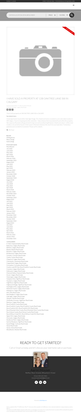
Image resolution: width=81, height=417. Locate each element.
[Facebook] (36, 382)
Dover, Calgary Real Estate (14, 275)
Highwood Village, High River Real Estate (19, 285)
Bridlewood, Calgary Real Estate (16, 253)
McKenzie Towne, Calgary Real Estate (17, 288)
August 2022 (10, 223)
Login (14, 1)
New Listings (10, 139)
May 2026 (9, 152)
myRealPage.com (43, 400)
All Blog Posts (10, 137)
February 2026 (10, 158)
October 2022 (10, 219)
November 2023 (11, 193)
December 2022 (11, 215)
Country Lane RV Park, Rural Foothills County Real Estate (23, 267)
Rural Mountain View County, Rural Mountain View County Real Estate (27, 310)
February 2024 (10, 192)
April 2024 (9, 188)
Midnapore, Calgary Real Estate (16, 290)
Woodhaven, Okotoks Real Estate (16, 329)
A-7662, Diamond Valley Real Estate (17, 244)
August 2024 (10, 180)
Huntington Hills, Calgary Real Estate (17, 287)
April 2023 (9, 207)
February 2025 (10, 170)
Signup (8, 1)
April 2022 (9, 231)
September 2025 (11, 160)
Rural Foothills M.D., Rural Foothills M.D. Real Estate (22, 308)
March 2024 (10, 190)
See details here (11, 116)
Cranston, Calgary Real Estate (15, 269)
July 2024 (9, 182)
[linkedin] (44, 382)
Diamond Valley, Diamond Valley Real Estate (19, 273)
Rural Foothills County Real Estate (16, 304)
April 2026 (9, 154)
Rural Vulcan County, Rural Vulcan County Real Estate (22, 312)
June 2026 (9, 151)
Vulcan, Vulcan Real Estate (14, 328)
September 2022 (11, 221)
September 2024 (11, 178)
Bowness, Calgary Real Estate (15, 251)
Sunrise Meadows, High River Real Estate (18, 322)
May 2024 (9, 186)
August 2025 (10, 162)
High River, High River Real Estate (16, 283)
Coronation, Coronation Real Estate (17, 265)
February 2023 (10, 211)
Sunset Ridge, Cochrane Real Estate (17, 324)
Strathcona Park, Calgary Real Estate (17, 320)
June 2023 (9, 203)
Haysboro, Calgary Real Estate (15, 281)
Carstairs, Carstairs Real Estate (15, 255)
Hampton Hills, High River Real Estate (17, 279)
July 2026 (9, 149)
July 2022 (9, 225)
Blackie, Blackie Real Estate (14, 249)
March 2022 (10, 233)
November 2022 (11, 217)
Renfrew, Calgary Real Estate (15, 302)
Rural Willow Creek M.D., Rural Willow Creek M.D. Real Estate (25, 314)
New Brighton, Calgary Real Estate (16, 294)
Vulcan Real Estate (12, 326)
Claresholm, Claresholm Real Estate (17, 261)
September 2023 (11, 197)
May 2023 (9, 205)
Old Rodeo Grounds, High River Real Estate (19, 300)
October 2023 (10, 195)
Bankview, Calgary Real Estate (15, 246)
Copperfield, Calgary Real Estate (16, 263)
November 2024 (11, 174)
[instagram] (40, 382)
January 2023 (10, 213)
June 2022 (9, 227)
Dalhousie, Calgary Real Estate (15, 271)
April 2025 (9, 168)
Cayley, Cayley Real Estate (14, 257)
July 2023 (9, 201)
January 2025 (10, 172)
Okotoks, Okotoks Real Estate (15, 298)
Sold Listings (10, 141)
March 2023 (10, 209)
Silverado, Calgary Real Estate (15, 318)
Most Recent (10, 147)
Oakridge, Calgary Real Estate (18, 107)
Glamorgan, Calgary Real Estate (16, 277)
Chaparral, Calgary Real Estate (15, 259)
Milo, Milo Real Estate (13, 292)
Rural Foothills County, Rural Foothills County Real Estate (23, 306)
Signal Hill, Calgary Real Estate (15, 316)
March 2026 (10, 156)
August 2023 (10, 199)
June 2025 (9, 164)
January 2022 (10, 236)
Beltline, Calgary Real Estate (15, 247)
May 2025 (9, 166)
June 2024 (9, 184)
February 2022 (10, 234)
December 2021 (11, 238)
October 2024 (10, 176)
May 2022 (9, 229)
